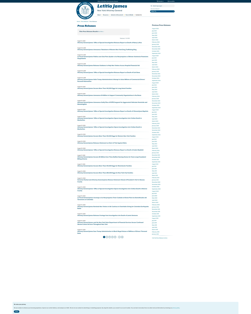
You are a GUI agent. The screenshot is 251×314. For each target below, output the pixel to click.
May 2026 (154, 35)
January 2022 (155, 152)
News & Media (129, 15)
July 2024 (154, 85)
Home (78, 21)
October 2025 (155, 51)
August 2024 (155, 82)
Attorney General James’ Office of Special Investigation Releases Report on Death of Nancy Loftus (109, 42)
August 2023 (155, 110)
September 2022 (156, 134)
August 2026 (155, 28)
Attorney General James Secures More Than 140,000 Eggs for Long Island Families (104, 88)
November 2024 (156, 76)
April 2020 (154, 200)
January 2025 (155, 71)
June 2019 (154, 222)
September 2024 (156, 80)
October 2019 (155, 213)
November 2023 (156, 103)
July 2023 (154, 112)
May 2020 (154, 198)
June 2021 (154, 168)
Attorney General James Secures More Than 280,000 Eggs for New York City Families (105, 173)
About (99, 15)
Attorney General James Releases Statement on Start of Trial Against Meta (102, 143)
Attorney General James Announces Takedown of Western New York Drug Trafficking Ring (106, 49)
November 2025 (156, 49)
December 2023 (156, 100)
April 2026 (154, 37)
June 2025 (154, 60)
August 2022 (155, 137)
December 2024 (156, 73)
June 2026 (154, 33)
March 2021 (155, 175)
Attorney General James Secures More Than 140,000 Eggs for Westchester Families (104, 166)
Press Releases (84, 21)
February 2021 (155, 177)
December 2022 (156, 128)
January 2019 (155, 234)
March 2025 (155, 67)
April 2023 (154, 119)
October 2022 (155, 132)
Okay (16, 311)
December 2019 (156, 209)
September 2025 (156, 53)
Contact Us (139, 15)
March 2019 (155, 229)
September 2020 (156, 189)
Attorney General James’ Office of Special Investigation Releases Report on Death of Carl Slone (108, 72)
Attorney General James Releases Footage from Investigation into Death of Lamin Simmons (107, 215)
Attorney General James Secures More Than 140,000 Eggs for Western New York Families (106, 136)
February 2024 (156, 96)
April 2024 (154, 91)
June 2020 (154, 195)
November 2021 (156, 157)
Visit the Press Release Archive (159, 238)
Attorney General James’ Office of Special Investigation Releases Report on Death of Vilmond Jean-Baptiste (113, 111)
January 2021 (155, 180)
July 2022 (154, 139)
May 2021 (154, 171)
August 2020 (155, 191)
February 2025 (155, 69)
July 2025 (154, 58)
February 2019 (155, 232)
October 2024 (155, 78)
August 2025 (155, 55)
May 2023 (154, 116)
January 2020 (155, 207)
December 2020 (156, 182)
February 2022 (155, 150)
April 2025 (154, 64)
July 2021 (154, 166)
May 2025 (154, 62)
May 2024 (154, 89)
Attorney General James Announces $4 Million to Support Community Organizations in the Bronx (109, 95)
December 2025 (156, 46)
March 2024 (155, 94)
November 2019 (156, 211)
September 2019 (156, 216)
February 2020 (156, 204)
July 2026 (154, 30)
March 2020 (155, 202)
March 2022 (155, 148)
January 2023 (155, 125)
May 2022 (154, 143)
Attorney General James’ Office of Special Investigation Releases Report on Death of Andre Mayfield (110, 150)
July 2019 (154, 220)
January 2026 (155, 44)
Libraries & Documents (117, 15)
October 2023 (155, 105)
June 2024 (154, 87)
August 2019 (155, 218)
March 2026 (155, 40)
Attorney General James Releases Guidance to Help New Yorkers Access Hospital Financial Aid (108, 65)
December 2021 (156, 155)
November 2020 (156, 184)
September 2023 (156, 107)
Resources (106, 15)
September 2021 (156, 161)
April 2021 (154, 173)
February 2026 (156, 42)
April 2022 (154, 146)
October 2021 (155, 159)
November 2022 (156, 130)
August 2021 (155, 164)
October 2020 (155, 186)
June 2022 (154, 141)
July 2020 (154, 193)
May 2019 (154, 225)
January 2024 (155, 98)
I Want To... (154, 11)
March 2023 (155, 121)
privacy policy (176, 308)
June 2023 (154, 114)
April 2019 (154, 227)
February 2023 (155, 123)
